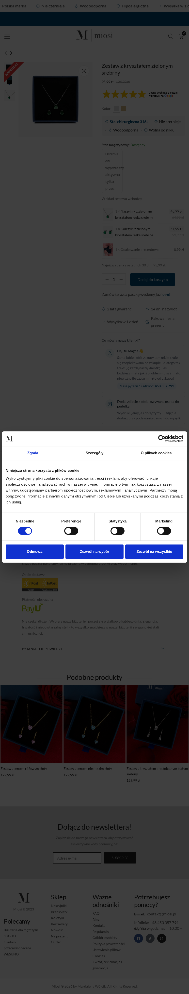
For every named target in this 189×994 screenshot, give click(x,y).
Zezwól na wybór (94, 551)
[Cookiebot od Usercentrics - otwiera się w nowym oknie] (161, 438)
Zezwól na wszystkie (154, 551)
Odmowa (34, 551)
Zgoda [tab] (32, 453)
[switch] (71, 531)
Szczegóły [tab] (95, 453)
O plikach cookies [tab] (156, 453)
